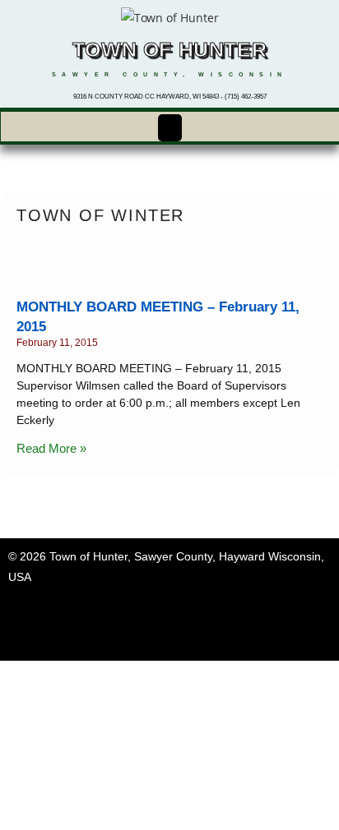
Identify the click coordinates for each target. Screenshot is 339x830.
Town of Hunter (169, 49)
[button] (169, 127)
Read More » (51, 448)
